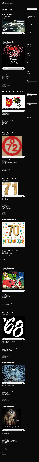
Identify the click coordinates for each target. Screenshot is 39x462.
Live (2, 18)
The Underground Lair (30, 102)
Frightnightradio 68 (9, 313)
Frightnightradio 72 (9, 133)
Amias (3, 2)
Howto (27, 97)
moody (7, 85)
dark (2, 356)
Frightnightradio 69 (9, 268)
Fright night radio (13, 5)
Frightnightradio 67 (9, 362)
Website (9, 5)
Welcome (24, 5)
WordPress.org (29, 117)
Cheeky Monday (29, 93)
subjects (9, 85)
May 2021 (28, 82)
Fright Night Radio (4, 43)
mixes (18, 5)
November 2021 (29, 71)
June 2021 (28, 80)
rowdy (9, 449)
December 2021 (29, 69)
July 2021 (28, 78)
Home (3, 5)
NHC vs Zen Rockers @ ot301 (12, 91)
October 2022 (28, 55)
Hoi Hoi (21, 5)
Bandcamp (5, 5)
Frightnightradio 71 (9, 179)
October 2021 (28, 73)
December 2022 (29, 51)
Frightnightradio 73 (9, 42)
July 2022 (28, 60)
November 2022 (29, 53)
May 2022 (28, 64)
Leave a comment (4, 86)
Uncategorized (29, 104)
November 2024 (29, 44)
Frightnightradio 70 (9, 219)
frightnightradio (3, 85)
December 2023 (29, 46)
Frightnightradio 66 (9, 406)
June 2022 (28, 62)
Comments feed (29, 115)
